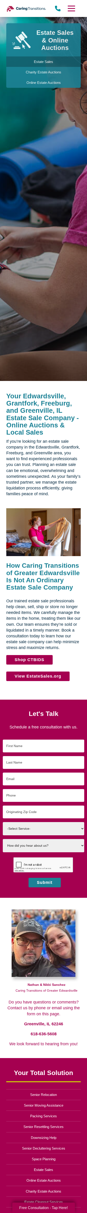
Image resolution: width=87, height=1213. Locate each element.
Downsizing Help (43, 1138)
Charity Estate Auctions (43, 1191)
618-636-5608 (44, 1034)
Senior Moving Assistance (43, 1105)
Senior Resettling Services (43, 1127)
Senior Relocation (43, 1095)
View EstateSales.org (38, 676)
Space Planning (43, 1159)
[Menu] (71, 8)
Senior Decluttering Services (43, 1148)
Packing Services (43, 1116)
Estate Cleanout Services (43, 1202)
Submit (44, 882)
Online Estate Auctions (43, 1180)
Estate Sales (43, 1170)
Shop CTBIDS (29, 659)
